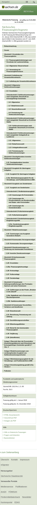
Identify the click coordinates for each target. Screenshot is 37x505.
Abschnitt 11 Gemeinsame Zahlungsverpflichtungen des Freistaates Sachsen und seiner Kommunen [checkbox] (18, 284)
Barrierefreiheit (9, 438)
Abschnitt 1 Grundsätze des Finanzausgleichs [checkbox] (13, 55)
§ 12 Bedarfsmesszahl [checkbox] (16, 144)
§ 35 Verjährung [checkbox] (12, 333)
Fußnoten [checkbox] (7, 371)
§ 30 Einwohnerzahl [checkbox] (13, 311)
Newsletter (26, 497)
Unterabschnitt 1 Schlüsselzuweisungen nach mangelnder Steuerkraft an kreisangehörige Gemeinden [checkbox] (20, 96)
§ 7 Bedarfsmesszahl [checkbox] (16, 106)
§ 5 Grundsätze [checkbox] (12, 91)
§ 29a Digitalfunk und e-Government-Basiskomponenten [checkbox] (19, 296)
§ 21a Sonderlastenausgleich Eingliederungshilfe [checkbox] (19, 225)
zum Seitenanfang (10, 452)
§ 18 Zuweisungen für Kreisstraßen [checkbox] (21, 195)
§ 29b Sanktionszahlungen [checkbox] (16, 301)
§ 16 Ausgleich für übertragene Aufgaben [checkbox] (21, 174)
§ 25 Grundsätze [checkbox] (12, 263)
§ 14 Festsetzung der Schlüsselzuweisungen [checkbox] (17, 152)
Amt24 (3, 492)
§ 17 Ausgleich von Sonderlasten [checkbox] (18, 187)
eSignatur (5, 465)
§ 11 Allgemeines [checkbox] (15, 140)
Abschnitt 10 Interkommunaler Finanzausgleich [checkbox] (14, 258)
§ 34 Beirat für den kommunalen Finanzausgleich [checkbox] (18, 329)
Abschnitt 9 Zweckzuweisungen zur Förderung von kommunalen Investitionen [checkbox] (18, 248)
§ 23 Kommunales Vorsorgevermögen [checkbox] (20, 243)
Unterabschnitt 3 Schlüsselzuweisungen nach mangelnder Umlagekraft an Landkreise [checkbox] (20, 135)
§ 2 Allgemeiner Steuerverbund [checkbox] (17, 66)
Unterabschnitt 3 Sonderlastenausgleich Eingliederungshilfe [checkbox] (20, 219)
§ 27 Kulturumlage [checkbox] (13, 274)
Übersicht (5, 460)
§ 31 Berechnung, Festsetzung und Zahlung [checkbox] (19, 315)
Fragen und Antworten (12, 435)
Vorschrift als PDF (10, 418)
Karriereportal (6, 502)
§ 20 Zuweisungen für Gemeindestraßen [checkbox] (16, 206)
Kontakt (14, 460)
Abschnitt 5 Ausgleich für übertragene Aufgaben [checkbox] (17, 169)
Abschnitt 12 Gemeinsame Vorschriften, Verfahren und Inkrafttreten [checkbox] (18, 306)
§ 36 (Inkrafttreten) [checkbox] (13, 337)
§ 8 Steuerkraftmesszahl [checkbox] (17, 109)
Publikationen (21, 487)
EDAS (17, 502)
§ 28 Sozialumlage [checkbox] (13, 278)
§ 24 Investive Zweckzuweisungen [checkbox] (18, 253)
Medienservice (7, 487)
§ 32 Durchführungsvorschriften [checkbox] (18, 320)
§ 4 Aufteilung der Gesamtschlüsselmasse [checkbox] (21, 81)
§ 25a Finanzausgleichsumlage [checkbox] (17, 267)
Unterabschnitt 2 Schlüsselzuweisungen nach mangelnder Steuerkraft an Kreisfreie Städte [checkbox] (21, 120)
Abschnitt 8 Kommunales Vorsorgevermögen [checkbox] (19, 239)
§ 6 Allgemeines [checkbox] (14, 102)
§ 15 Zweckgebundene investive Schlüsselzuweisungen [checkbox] (18, 163)
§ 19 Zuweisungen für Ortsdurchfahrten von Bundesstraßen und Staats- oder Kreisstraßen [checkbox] (22, 200)
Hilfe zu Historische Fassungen (15, 432)
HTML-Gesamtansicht (11, 415)
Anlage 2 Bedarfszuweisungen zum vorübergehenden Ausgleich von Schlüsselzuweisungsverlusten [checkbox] (16, 353)
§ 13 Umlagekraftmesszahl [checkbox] (18, 147)
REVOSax (29, 11)
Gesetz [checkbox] (6, 50)
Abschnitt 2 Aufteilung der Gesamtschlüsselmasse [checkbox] (13, 76)
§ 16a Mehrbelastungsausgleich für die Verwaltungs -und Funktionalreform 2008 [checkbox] (21, 179)
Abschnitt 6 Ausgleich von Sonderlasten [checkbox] (18, 183)
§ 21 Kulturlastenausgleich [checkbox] (18, 215)
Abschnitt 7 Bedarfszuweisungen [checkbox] (15, 230)
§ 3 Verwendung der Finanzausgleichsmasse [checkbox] (15, 70)
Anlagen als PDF (10, 421)
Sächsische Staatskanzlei (12, 476)
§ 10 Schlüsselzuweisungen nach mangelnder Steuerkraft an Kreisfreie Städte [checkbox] (21, 127)
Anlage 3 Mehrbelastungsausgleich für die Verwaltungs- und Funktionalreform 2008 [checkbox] (18, 360)
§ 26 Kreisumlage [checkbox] (13, 270)
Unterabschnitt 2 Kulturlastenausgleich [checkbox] (20, 211)
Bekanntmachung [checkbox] (10, 46)
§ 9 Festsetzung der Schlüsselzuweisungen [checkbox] (17, 113)
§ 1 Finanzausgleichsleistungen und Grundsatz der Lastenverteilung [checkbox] (19, 61)
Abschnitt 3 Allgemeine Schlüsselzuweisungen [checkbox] (12, 86)
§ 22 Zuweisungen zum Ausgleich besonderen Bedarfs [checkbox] (18, 234)
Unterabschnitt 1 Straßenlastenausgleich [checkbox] (21, 191)
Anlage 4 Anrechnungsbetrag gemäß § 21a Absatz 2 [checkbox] (18, 366)
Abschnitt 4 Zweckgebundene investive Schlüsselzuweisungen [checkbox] (17, 157)
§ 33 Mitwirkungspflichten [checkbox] (16, 324)
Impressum (25, 460)
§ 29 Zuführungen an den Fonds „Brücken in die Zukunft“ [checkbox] (21, 290)
